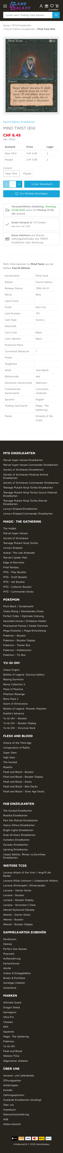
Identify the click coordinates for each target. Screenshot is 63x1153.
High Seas (9, 757)
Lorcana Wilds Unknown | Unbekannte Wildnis (30, 880)
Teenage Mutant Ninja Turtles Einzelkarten (28, 487)
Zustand (7, 168)
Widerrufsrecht (12, 1124)
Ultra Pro (8, 1017)
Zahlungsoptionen (13, 1095)
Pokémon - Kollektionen (17, 650)
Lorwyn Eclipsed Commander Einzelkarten (28, 513)
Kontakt (7, 1090)
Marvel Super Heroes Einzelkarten (23, 460)
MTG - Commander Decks (18, 591)
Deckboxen (9, 939)
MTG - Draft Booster (15, 577)
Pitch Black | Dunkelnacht (18, 606)
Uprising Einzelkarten (15, 849)
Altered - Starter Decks (16, 914)
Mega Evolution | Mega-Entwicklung (24, 630)
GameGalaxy (43, 1144)
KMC (6, 1026)
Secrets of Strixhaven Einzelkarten (23, 469)
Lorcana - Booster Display (18, 899)
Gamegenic (9, 1012)
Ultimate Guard (12, 1002)
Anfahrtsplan (10, 1085)
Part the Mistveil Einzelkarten (20, 820)
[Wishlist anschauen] (51, 5)
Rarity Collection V (14, 684)
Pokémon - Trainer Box (16, 645)
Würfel (7, 968)
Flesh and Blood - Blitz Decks (20, 786)
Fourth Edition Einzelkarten (19, 121)
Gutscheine (9, 987)
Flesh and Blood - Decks (17, 781)
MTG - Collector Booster (17, 586)
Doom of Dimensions (15, 703)
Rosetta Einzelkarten (15, 815)
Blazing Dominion (13, 679)
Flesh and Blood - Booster (18, 771)
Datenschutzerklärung (16, 1114)
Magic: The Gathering (16, 1036)
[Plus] (19, 184)
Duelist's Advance (13, 713)
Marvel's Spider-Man (15, 557)
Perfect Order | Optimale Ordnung (23, 616)
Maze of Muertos (13, 689)
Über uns (8, 1104)
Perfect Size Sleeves (15, 948)
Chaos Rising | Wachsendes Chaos (23, 611)
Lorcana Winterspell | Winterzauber (24, 885)
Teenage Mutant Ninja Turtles (20, 542)
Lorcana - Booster (13, 895)
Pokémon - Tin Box (14, 654)
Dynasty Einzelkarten (15, 844)
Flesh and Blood (12, 1051)
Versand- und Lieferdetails (18, 1075)
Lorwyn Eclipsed (12, 547)
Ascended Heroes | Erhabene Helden (24, 621)
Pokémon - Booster (14, 635)
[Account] (41, 5)
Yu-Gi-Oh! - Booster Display (19, 723)
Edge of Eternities (13, 562)
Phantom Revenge (14, 694)
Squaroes (8, 1031)
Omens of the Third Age (17, 742)
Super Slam (10, 752)
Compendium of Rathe (16, 747)
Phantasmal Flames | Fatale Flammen (25, 625)
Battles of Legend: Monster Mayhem (24, 708)
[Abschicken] (56, 15)
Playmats (8, 953)
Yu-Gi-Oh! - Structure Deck (19, 727)
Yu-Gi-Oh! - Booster (15, 718)
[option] (31, 74)
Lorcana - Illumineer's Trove (19, 904)
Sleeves (7, 943)
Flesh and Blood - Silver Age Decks (23, 791)
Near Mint (11, 173)
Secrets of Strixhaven (15, 538)
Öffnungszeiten (12, 1080)
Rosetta (7, 767)
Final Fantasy (11, 567)
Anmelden (53, 9)
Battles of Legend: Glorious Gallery (24, 674)
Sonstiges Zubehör (14, 982)
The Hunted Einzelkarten (17, 810)
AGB (5, 1119)
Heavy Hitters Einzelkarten (19, 825)
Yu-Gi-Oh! (9, 1046)
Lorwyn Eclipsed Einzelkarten (20, 508)
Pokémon (8, 1041)
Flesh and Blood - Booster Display (23, 776)
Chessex (8, 1021)
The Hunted (10, 762)
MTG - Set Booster (14, 581)
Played (27, 173)
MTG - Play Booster (14, 572)
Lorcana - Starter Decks (17, 890)
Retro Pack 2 (10, 698)
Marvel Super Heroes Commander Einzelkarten (30, 464)
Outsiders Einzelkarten (16, 839)
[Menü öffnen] (5, 6)
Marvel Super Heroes (15, 533)
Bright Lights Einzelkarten (18, 830)
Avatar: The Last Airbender (19, 552)
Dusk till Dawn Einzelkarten (19, 834)
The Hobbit (9, 528)
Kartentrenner (11, 963)
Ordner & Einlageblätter (17, 973)
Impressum (9, 1109)
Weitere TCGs (11, 1055)
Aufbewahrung (12, 958)
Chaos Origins (11, 669)
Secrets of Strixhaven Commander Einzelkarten (31, 482)
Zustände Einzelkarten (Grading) (22, 1099)
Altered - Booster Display (18, 924)
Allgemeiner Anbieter (15, 1060)
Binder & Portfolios (14, 978)
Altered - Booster (13, 919)
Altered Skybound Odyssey (19, 909)
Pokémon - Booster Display (19, 640)
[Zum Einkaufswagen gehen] (57, 5)
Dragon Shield (11, 1007)
